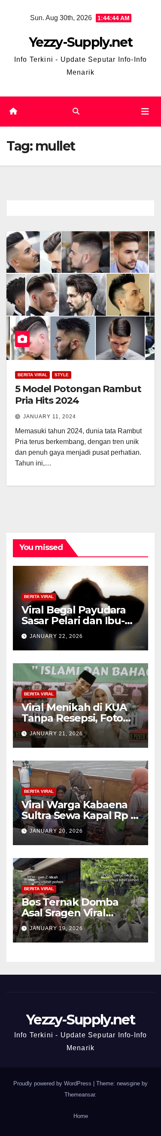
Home (80, 1116)
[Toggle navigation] (145, 111)
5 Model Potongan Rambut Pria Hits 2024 (78, 394)
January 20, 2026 (56, 831)
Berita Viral (32, 374)
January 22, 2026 (56, 636)
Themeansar (79, 1094)
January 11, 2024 (49, 417)
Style (62, 374)
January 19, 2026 (56, 928)
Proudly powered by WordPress (53, 1083)
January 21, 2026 (56, 734)
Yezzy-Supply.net (80, 42)
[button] (76, 111)
